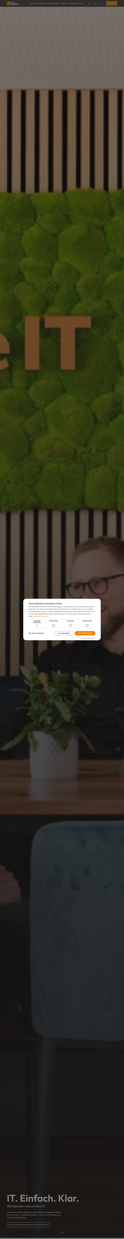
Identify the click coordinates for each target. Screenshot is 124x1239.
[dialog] (62, 619)
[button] (36, 633)
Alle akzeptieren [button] (85, 633)
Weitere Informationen (41, 616)
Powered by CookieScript (88, 638)
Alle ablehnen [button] (64, 633)
